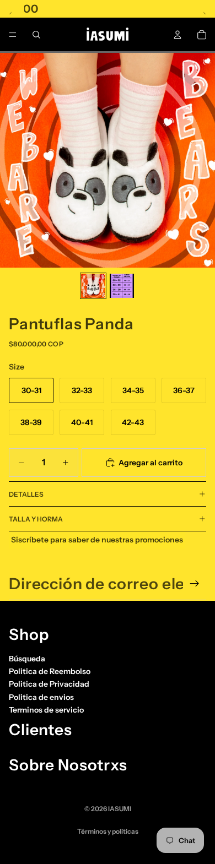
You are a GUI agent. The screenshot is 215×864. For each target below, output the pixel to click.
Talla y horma (36, 519)
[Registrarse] (194, 583)
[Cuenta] (177, 35)
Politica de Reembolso (49, 671)
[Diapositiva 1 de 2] (93, 286)
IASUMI (119, 809)
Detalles (26, 494)
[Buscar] (36, 35)
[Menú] (12, 34)
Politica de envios (41, 697)
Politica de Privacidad (49, 684)
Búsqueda (27, 659)
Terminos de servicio (46, 710)
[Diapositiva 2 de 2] (122, 286)
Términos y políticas (107, 831)
